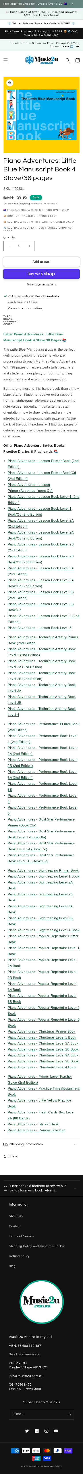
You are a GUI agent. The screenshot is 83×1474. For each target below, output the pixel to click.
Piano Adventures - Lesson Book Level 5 (39, 628)
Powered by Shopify (53, 1466)
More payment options (41, 284)
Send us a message (24, 1354)
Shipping (25, 203)
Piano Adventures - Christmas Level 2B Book (43, 1049)
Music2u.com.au (36, 1466)
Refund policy (19, 1256)
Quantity (9, 237)
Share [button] (12, 1156)
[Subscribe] (69, 1414)
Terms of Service (22, 1236)
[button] (5, 60)
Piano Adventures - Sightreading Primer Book (43, 870)
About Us (16, 1216)
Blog (12, 1266)
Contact (15, 1226)
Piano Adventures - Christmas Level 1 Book (42, 1037)
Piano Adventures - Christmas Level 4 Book (42, 1067)
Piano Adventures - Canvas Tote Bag (36, 1130)
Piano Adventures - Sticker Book (33, 1124)
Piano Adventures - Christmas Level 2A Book (43, 1043)
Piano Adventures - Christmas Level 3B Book (43, 1061)
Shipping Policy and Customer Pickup (37, 1246)
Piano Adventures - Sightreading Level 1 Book (43, 876)
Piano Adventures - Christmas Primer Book (41, 1031)
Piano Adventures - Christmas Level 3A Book (43, 1055)
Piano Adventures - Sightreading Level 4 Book (43, 930)
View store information (25, 308)
